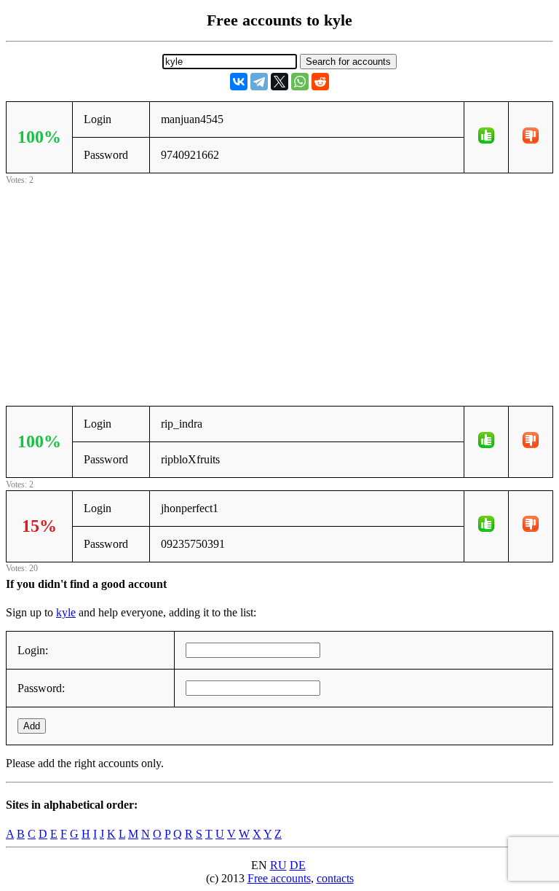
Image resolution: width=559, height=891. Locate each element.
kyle (66, 612)
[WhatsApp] (300, 81)
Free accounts (279, 878)
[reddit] (320, 81)
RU (278, 865)
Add (31, 726)
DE (298, 865)
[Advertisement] (279, 290)
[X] (279, 81)
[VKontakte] (238, 81)
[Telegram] (259, 81)
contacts (335, 878)
